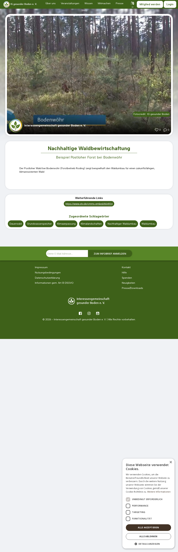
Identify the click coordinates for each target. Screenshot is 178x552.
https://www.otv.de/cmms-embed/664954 (89, 203)
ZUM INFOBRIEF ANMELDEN (110, 253)
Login (170, 4)
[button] (148, 543)
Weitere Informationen (159, 491)
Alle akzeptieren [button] (148, 527)
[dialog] (148, 504)
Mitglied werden (150, 4)
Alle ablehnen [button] (148, 536)
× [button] (170, 462)
